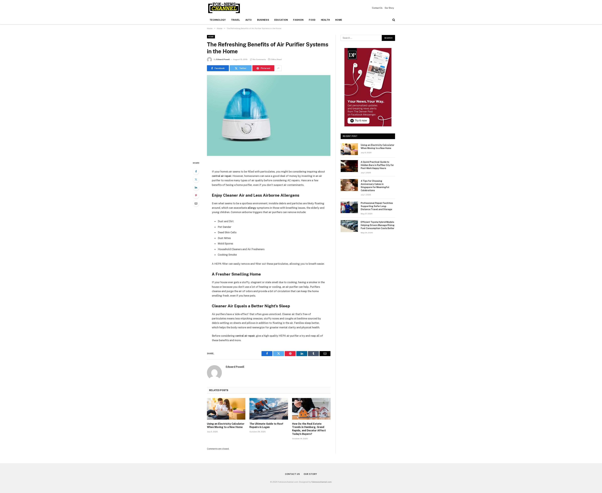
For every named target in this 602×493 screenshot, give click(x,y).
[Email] (196, 203)
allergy (252, 207)
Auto (248, 20)
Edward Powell (223, 59)
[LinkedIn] (196, 187)
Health (325, 20)
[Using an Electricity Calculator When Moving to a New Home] (226, 409)
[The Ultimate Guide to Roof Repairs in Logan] (268, 409)
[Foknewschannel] (224, 8)
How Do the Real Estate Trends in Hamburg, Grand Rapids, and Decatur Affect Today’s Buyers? (309, 428)
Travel (235, 20)
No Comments (259, 59)
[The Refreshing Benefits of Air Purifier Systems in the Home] (268, 115)
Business (263, 20)
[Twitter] (196, 179)
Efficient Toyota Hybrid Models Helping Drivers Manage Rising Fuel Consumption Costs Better (377, 225)
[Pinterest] (196, 195)
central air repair (245, 335)
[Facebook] (196, 171)
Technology (218, 20)
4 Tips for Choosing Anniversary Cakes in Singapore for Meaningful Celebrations (375, 186)
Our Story (389, 8)
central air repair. (222, 176)
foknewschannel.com (322, 482)
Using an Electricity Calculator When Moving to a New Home (225, 425)
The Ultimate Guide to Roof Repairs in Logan (266, 425)
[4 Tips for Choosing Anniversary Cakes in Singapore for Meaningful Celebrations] (349, 185)
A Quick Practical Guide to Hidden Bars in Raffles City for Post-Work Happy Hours (377, 165)
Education (281, 20)
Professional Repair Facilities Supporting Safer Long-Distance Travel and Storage (377, 206)
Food (312, 20)
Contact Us (377, 8)
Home (338, 20)
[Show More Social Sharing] (278, 68)
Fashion (298, 20)
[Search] (393, 20)
